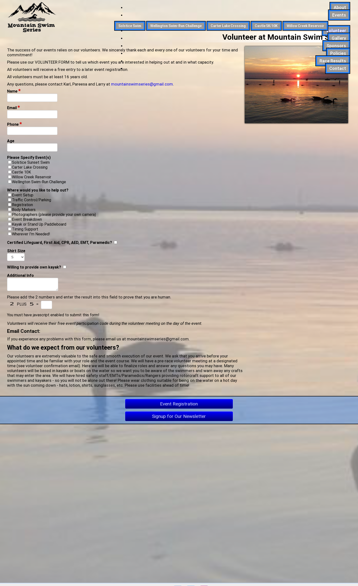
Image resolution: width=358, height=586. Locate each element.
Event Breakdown (27, 219)
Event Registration (179, 404)
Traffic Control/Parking (31, 200)
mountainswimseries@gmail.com (142, 84)
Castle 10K (21, 172)
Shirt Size (16, 251)
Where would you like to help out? (37, 190)
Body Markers (24, 209)
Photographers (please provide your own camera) (54, 214)
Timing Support (25, 229)
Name (13, 91)
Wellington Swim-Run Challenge (39, 182)
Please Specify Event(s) (29, 157)
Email (13, 108)
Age (10, 141)
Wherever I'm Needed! (31, 234)
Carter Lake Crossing (29, 167)
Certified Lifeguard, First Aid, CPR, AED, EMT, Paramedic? (59, 242)
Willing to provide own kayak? (34, 267)
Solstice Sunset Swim (31, 162)
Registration (22, 204)
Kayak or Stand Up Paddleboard (39, 224)
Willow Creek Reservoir (31, 177)
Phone (14, 124)
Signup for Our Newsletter (179, 416)
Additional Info (20, 275)
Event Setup (22, 195)
